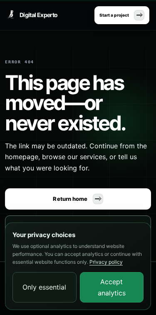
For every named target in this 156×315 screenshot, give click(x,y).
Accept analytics (112, 287)
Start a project (114, 15)
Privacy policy (106, 262)
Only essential (44, 287)
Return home (70, 198)
